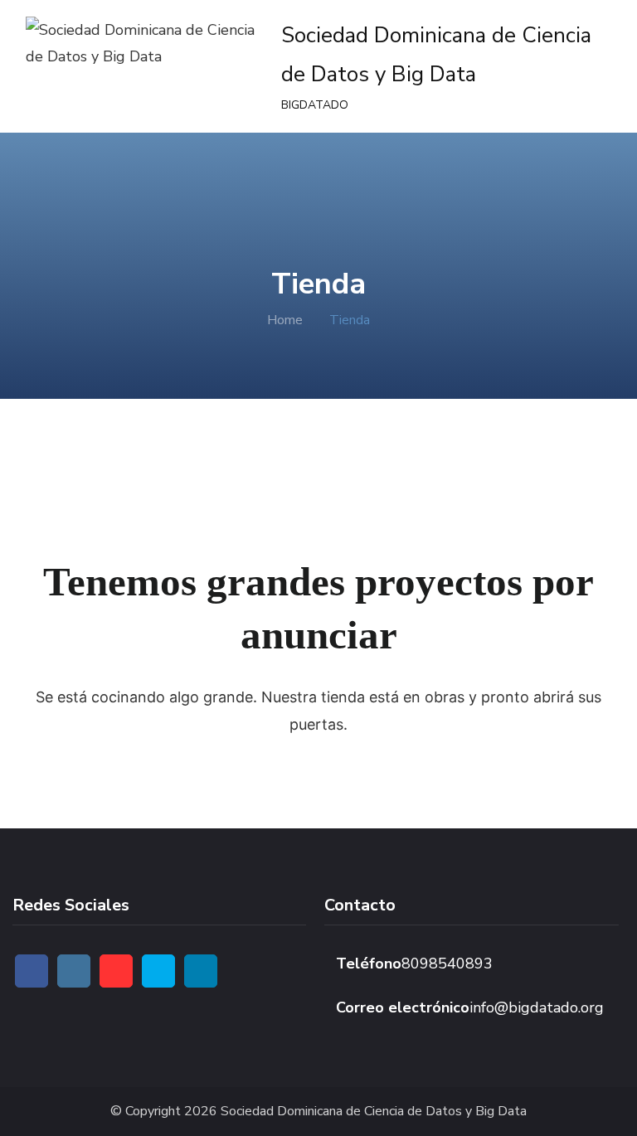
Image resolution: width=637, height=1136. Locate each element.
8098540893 (447, 963)
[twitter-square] (158, 971)
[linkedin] (200, 971)
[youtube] (116, 971)
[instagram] (73, 971)
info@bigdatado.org (536, 1007)
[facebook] (31, 971)
